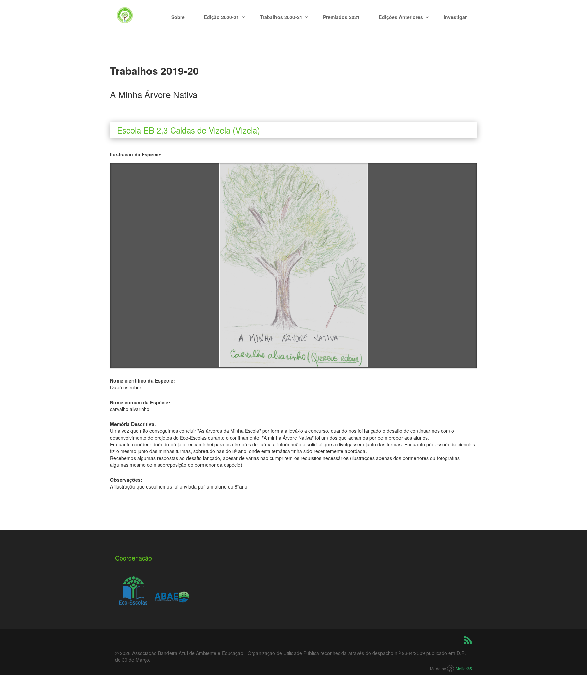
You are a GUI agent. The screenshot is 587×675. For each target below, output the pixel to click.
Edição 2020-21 (221, 17)
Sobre (178, 17)
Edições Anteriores (401, 17)
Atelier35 (463, 668)
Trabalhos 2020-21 (281, 17)
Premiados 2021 (341, 17)
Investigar (455, 17)
